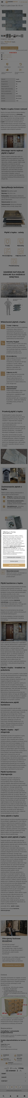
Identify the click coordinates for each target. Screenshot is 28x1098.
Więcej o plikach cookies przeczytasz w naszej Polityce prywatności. (12, 553)
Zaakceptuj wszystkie (14, 565)
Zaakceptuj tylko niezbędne (14, 557)
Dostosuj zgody (14, 561)
